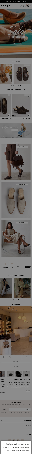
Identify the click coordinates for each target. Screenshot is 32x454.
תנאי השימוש (9, 448)
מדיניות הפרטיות (16, 448)
